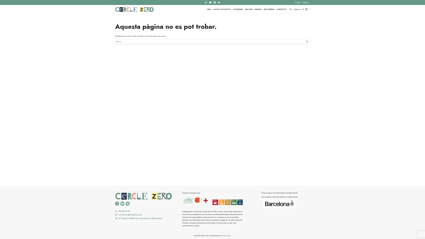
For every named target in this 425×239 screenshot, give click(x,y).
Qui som (249, 9)
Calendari (238, 9)
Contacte (281, 9)
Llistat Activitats (222, 9)
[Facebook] (214, 2)
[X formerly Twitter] (219, 2)
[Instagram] (206, 2)
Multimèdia (269, 9)
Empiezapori (226, 236)
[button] (215, 202)
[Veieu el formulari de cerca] (290, 9)
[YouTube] (210, 2)
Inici (209, 9)
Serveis (258, 9)
